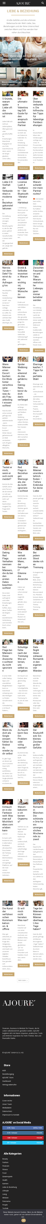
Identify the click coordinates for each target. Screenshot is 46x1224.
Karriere (5, 1183)
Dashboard (6, 1081)
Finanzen (5, 1166)
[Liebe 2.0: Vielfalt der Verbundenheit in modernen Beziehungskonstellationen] (7, 177)
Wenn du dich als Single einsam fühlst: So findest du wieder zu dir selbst (7, 742)
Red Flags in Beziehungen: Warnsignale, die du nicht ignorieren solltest (23, 479)
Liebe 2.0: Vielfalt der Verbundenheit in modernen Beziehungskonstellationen (7, 195)
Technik (5, 1208)
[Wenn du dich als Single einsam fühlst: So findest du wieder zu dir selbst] (7, 724)
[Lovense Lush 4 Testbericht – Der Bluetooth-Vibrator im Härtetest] (23, 177)
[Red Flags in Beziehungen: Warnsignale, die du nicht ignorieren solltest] (23, 462)
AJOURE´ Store (7, 1077)
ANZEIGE (4, 833)
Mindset (5, 1198)
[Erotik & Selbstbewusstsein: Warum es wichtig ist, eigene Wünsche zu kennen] (23, 262)
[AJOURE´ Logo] (23, 3)
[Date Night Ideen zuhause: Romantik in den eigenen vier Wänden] (38, 642)
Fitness (5, 1169)
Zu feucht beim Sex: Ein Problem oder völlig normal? (23, 739)
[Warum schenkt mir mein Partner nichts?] (38, 177)
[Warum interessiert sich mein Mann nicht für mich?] (18, 77)
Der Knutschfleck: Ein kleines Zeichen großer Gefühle (38, 739)
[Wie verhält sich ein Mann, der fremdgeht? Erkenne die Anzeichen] (23, 547)
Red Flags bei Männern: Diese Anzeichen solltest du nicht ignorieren (7, 659)
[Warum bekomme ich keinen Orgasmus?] (23, 801)
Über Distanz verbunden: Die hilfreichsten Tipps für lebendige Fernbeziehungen (38, 112)
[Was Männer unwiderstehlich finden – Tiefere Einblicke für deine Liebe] (38, 462)
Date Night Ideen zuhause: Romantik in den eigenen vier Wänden (38, 659)
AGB (4, 1070)
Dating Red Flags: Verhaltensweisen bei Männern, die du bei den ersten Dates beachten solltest (7, 570)
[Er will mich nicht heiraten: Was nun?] (23, 903)
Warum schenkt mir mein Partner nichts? (38, 188)
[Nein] (43, 1216)
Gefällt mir (37, 1128)
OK (24, 1220)
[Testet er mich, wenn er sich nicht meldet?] (7, 462)
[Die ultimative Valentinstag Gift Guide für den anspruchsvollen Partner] (23, 93)
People (5, 1205)
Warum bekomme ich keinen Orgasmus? (22, 814)
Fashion (5, 1162)
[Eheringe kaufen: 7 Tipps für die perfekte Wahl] (38, 359)
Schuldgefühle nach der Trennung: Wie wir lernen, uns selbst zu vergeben (23, 659)
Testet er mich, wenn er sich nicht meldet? (7, 473)
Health (4, 1180)
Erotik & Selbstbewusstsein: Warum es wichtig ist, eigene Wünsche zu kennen (23, 282)
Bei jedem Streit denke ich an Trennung (38, 560)
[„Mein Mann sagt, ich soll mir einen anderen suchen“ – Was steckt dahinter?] (23, 52)
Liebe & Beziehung (9, 1187)
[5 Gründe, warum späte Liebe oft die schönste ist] (7, 93)
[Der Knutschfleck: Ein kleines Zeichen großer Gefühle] (38, 724)
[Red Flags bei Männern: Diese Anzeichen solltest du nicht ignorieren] (7, 642)
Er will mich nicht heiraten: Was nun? (23, 914)
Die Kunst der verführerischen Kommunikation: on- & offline (7, 918)
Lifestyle (5, 1190)
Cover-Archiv (7, 1100)
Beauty (5, 1159)
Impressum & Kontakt (10, 1115)
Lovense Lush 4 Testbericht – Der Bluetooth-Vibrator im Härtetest (23, 192)
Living (4, 1194)
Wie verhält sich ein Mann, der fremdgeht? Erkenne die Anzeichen (23, 567)
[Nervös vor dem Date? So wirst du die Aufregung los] (7, 262)
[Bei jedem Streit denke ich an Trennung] (38, 547)
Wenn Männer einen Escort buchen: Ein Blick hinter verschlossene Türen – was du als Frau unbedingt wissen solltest (7, 385)
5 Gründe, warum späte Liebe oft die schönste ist (7, 107)
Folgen (39, 1133)
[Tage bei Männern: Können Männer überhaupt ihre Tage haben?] (38, 903)
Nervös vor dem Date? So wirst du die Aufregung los (7, 276)
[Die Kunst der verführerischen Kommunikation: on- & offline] (7, 903)
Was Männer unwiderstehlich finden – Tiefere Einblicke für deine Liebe (38, 479)
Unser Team (7, 1104)
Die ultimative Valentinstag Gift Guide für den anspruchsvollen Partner (23, 112)
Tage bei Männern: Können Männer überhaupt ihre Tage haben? (38, 918)
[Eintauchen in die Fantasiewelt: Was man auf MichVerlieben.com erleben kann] (7, 801)
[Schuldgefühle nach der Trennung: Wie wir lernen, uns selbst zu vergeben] (23, 642)
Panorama (6, 1201)
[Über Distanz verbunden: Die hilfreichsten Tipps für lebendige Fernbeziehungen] (38, 93)
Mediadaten (6, 1108)
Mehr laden (22, 980)
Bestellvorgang (8, 1074)
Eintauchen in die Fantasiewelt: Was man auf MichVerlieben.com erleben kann (7, 818)
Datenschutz (7, 1111)
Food (4, 1173)
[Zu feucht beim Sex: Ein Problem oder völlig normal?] (23, 724)
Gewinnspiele (7, 1176)
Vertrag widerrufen (9, 1084)
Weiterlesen (8, 164)
